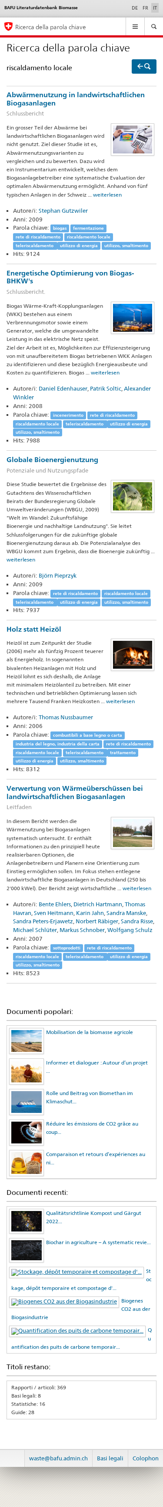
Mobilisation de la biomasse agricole (89, 1032)
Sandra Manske (126, 912)
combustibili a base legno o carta (87, 735)
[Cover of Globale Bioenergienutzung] (132, 496)
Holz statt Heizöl (34, 629)
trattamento (123, 752)
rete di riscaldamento (38, 237)
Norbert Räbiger (97, 921)
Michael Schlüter (35, 929)
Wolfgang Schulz (130, 929)
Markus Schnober (82, 929)
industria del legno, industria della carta (58, 744)
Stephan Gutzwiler (63, 210)
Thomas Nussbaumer (66, 717)
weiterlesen (107, 194)
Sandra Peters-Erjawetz (43, 921)
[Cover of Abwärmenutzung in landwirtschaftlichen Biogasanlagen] (132, 139)
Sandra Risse (137, 921)
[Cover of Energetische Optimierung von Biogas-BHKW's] (132, 317)
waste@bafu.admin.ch (58, 1458)
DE (135, 8)
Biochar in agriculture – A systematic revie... (98, 1242)
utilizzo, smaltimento (126, 245)
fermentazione (88, 228)
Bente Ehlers (55, 904)
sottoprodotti (66, 948)
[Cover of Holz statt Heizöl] (132, 654)
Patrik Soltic (105, 388)
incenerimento (68, 415)
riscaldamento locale (88, 237)
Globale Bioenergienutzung (52, 465)
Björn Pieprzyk (58, 575)
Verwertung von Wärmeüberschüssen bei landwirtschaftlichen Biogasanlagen (75, 797)
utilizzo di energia (79, 245)
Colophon (146, 1458)
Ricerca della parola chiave (50, 27)
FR (145, 8)
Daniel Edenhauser (63, 388)
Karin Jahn (90, 912)
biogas (60, 228)
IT (156, 7)
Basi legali (110, 1458)
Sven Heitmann (53, 912)
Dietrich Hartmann (97, 904)
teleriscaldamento (35, 245)
